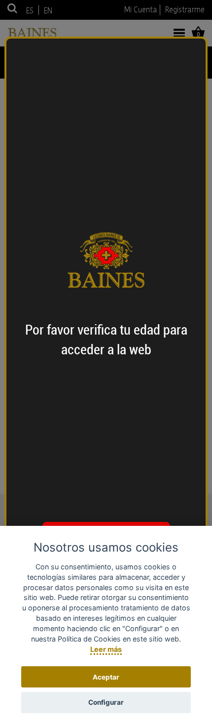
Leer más (106, 649)
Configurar (106, 702)
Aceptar (106, 677)
